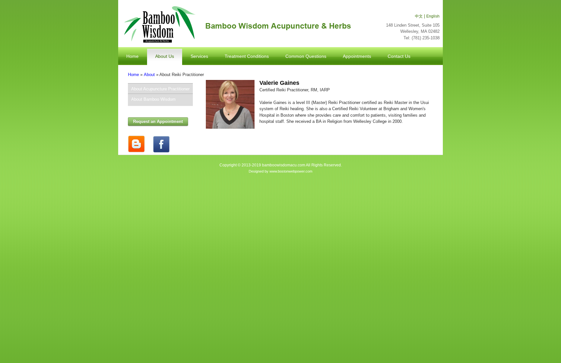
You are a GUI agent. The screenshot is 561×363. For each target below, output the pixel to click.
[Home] (236, 24)
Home (133, 74)
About (149, 74)
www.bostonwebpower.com (290, 171)
